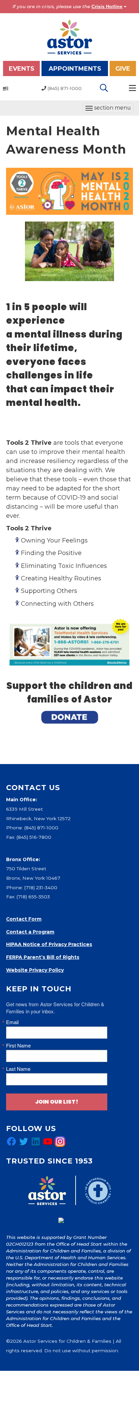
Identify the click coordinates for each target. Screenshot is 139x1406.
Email (12, 1021)
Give (122, 68)
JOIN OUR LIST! (56, 1102)
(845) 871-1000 (41, 827)
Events (21, 68)
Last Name (18, 1068)
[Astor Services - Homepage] (69, 36)
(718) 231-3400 (40, 887)
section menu (108, 108)
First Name (18, 1045)
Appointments (75, 68)
